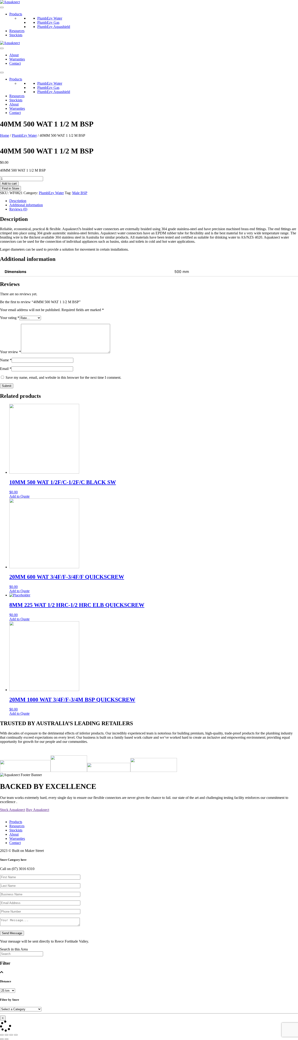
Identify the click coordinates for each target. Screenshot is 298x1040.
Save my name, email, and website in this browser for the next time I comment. (63, 377)
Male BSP (79, 193)
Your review (10, 352)
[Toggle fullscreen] (11, 1035)
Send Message (12, 933)
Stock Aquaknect (12, 810)
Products (15, 14)
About (14, 55)
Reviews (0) (18, 209)
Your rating (9, 318)
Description (17, 201)
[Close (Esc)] (2, 1035)
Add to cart (9, 183)
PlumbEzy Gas (48, 22)
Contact (15, 63)
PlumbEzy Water (49, 18)
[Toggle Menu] (2, 7)
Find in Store (10, 188)
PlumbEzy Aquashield (53, 27)
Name (6, 360)
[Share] (6, 1035)
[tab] (153, 201)
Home (4, 135)
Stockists (15, 35)
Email (5, 369)
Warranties (17, 59)
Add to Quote (19, 496)
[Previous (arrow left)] (2, 1039)
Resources (16, 31)
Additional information (26, 205)
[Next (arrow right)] (6, 1039)
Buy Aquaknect (37, 810)
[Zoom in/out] (16, 1035)
